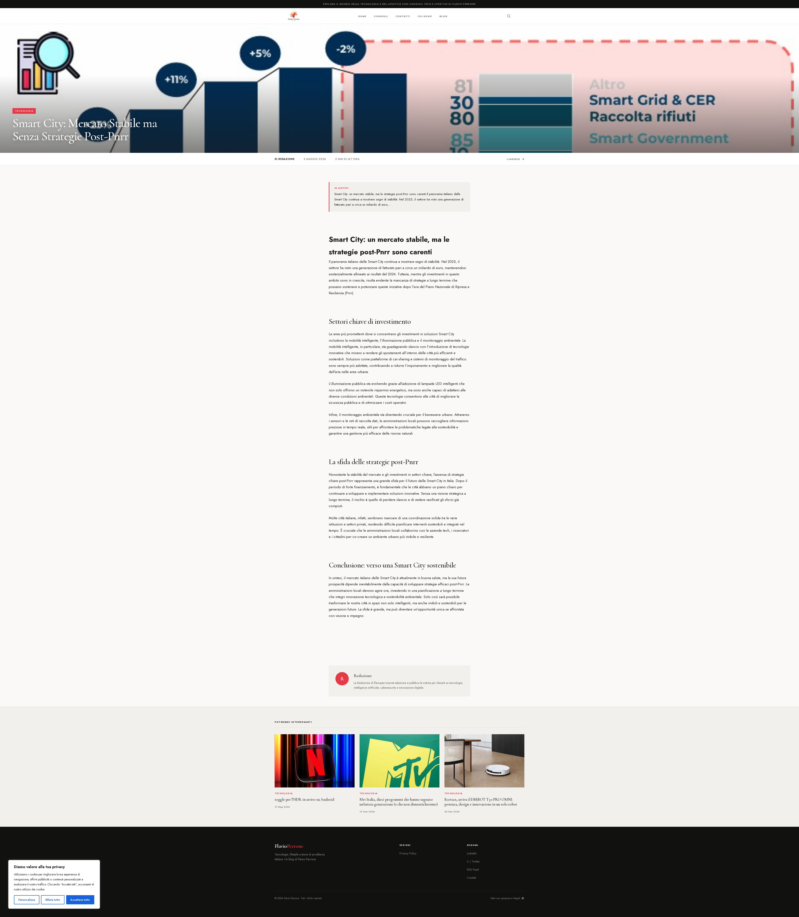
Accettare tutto (80, 900)
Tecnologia (24, 110)
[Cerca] (509, 16)
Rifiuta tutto (52, 900)
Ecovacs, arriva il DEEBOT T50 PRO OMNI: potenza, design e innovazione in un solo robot (480, 802)
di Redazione (285, 159)
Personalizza (26, 900)
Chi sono (425, 16)
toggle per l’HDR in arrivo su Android (304, 799)
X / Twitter (473, 861)
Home (362, 16)
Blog (443, 16)
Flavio (289, 846)
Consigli (381, 16)
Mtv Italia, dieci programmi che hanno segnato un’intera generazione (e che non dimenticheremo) (399, 802)
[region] (54, 884)
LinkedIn (513, 159)
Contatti (403, 16)
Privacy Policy (408, 853)
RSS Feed (473, 870)
